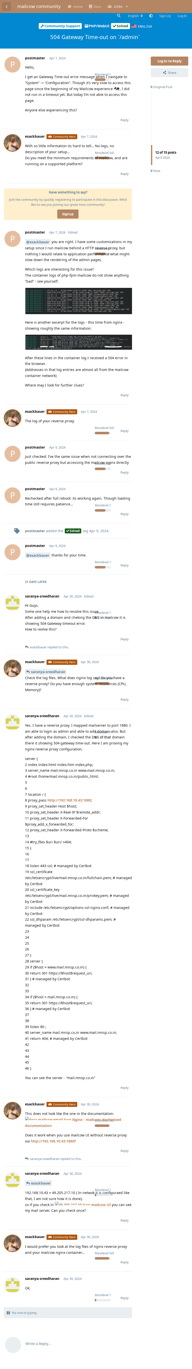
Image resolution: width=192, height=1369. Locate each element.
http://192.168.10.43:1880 (69, 800)
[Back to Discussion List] (6, 6)
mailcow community (38, 6)
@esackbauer (37, 242)
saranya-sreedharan (48, 671)
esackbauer (41, 1183)
